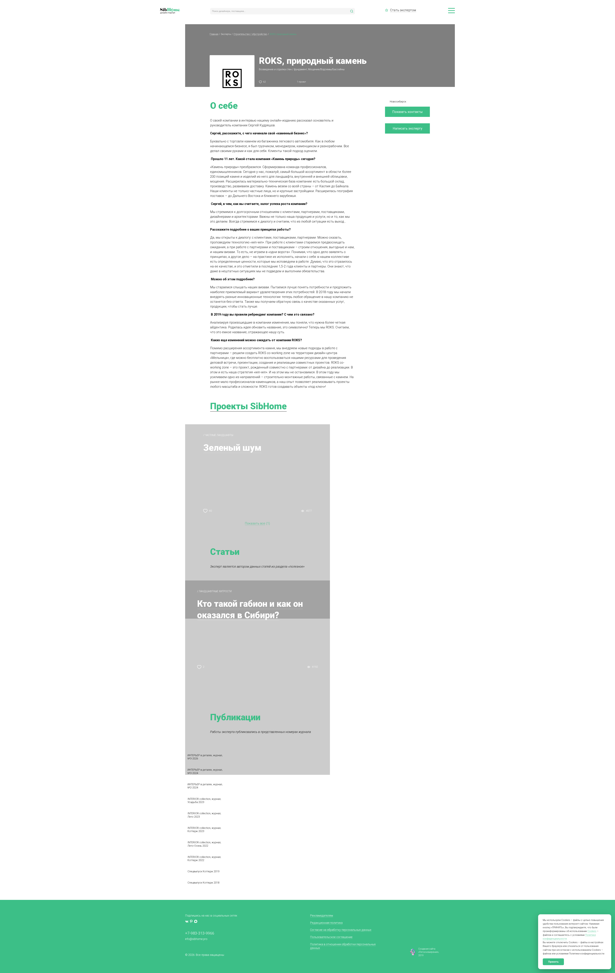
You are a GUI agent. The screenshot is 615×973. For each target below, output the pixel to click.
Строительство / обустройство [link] (250, 34)
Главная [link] (214, 34)
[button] (451, 10)
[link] (387, 10)
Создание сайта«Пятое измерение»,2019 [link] (428, 952)
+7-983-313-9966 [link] (199, 933)
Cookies (591, 931)
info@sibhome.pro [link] (196, 939)
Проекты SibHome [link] (248, 406)
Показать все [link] (255, 523)
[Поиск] (351, 11)
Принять (553, 961)
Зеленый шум (232, 448)
